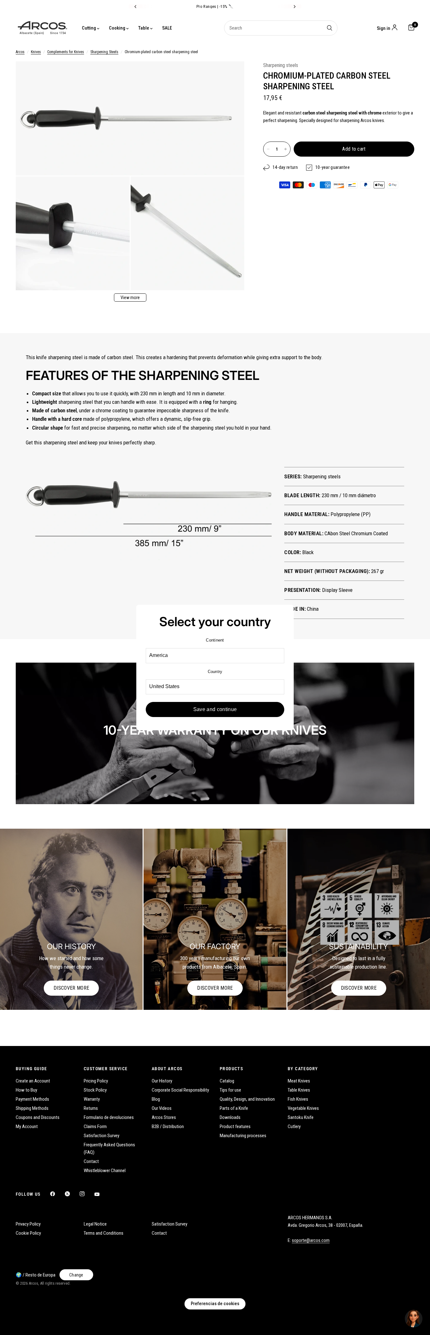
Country (215, 671)
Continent (215, 640)
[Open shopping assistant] (413, 1318)
